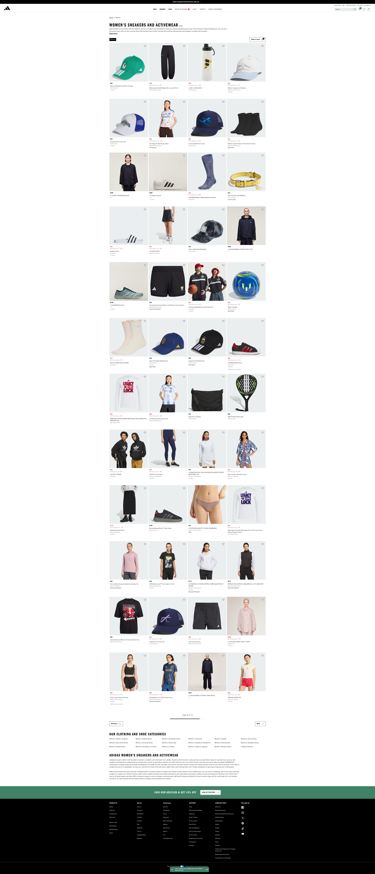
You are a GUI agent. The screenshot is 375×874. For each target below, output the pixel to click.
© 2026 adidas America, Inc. (187, 871)
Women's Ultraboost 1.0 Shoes (146, 747)
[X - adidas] (253, 818)
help (343, 5)
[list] (179, 39)
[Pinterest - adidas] (253, 823)
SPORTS (202, 9)
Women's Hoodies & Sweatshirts (199, 743)
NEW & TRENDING (215, 9)
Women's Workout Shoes (223, 747)
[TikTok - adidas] (253, 828)
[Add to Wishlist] (144, 46)
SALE (195, 9)
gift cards (360, 5)
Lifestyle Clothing (247, 747)
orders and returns (351, 5)
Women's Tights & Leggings (198, 747)
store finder (338, 5)
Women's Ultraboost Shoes (171, 739)
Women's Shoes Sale (169, 743)
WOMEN (162, 9)
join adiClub (367, 5)
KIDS (170, 9)
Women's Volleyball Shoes (250, 743)
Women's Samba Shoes (117, 747)
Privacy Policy (189, 866)
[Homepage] (7, 8)
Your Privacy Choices (173, 866)
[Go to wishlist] (364, 9)
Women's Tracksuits (195, 739)
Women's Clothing (168, 747)
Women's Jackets (220, 739)
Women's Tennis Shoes (249, 739)
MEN (154, 9)
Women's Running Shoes (144, 743)
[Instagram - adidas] (253, 813)
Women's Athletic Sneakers (118, 739)
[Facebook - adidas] (253, 807)
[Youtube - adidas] (253, 834)
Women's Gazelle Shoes (144, 739)
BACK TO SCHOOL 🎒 (182, 9)
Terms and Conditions (201, 866)
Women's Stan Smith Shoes (118, 743)
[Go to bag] (368, 9)
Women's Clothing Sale (222, 743)
